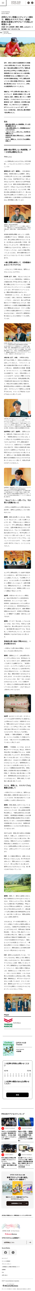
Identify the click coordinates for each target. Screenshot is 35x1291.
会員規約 (4, 1269)
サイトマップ (4, 1258)
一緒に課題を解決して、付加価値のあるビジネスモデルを (18, 128)
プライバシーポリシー (6, 1263)
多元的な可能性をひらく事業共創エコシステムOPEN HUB (16, 1215)
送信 (17, 1095)
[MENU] (3, 3)
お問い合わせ (4, 1275)
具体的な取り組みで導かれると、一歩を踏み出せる (18, 136)
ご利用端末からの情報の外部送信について (11, 1266)
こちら (10, 156)
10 (30, 1074)
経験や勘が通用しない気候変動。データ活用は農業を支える (18, 125)
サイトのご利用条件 (6, 1261)
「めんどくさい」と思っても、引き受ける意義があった (18, 132)
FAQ (3, 1272)
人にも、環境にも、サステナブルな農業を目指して (18, 140)
